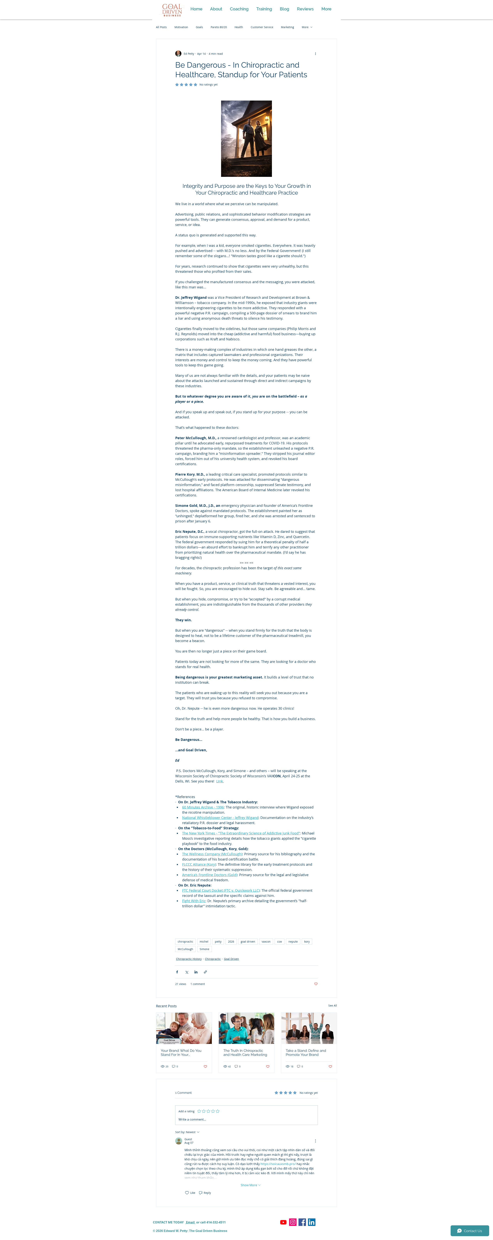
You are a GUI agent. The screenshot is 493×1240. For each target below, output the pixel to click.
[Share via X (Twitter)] (186, 972)
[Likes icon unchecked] (186, 1192)
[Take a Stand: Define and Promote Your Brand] (309, 1028)
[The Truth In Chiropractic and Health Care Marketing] (246, 1028)
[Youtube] (283, 1222)
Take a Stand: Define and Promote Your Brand (306, 1053)
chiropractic (185, 941)
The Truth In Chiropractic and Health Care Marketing (245, 1053)
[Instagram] (293, 1222)
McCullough (185, 949)
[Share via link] (205, 972)
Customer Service (262, 27)
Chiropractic (213, 959)
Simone (204, 949)
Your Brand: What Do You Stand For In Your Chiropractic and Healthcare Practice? (183, 1053)
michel (204, 941)
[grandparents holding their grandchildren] (184, 1028)
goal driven (248, 941)
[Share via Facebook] (177, 972)
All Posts (161, 27)
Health (239, 27)
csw (279, 941)
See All (332, 1005)
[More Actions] (315, 1141)
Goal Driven (231, 959)
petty (218, 941)
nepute (293, 941)
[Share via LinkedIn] (196, 972)
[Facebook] (302, 1222)
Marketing (287, 27)
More (305, 27)
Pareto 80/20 (219, 27)
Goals (199, 27)
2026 (231, 941)
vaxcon (266, 941)
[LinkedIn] (311, 1222)
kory (307, 941)
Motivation (181, 27)
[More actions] (315, 53)
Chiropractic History (189, 959)
